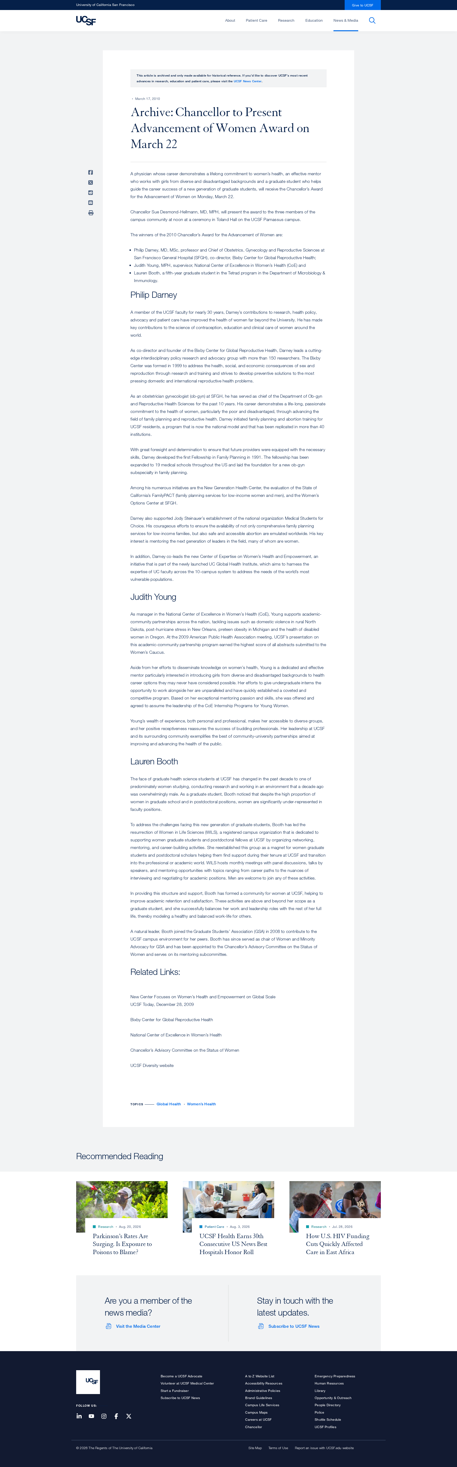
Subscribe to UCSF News (293, 1326)
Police (319, 1412)
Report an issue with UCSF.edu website (324, 1448)
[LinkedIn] (82, 1416)
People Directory (328, 1405)
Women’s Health (201, 1104)
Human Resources (329, 1383)
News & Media (345, 20)
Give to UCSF (362, 5)
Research (286, 20)
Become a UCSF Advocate (181, 1376)
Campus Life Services (262, 1405)
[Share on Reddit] (91, 192)
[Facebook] (119, 1416)
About (230, 20)
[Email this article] (91, 203)
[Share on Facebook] (91, 172)
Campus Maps (256, 1412)
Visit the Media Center (138, 1326)
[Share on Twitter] (91, 182)
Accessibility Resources (263, 1383)
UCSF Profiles (325, 1427)
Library (320, 1391)
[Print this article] (91, 213)
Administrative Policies (262, 1391)
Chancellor (253, 1427)
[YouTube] (94, 1416)
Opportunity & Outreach (333, 1398)
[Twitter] (131, 1416)
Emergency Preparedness (335, 1376)
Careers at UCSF (258, 1419)
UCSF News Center (248, 81)
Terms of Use (278, 1448)
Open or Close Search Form (372, 20)
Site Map (255, 1448)
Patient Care (256, 20)
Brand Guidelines (258, 1398)
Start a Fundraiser (175, 1391)
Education (314, 20)
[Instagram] (106, 1416)
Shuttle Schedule (328, 1419)
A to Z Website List (259, 1376)
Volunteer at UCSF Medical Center (187, 1383)
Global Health (169, 1104)
